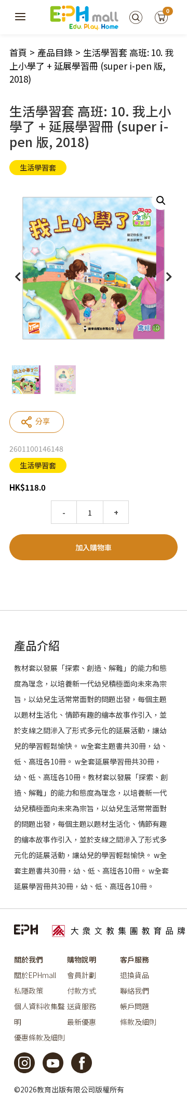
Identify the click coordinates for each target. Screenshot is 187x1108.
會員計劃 (81, 975)
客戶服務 (134, 959)
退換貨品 (134, 975)
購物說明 (81, 959)
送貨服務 (81, 1006)
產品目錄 (55, 52)
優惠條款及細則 (39, 1037)
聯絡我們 (134, 990)
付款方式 (81, 990)
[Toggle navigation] (21, 17)
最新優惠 (81, 1022)
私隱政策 (28, 990)
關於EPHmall (35, 975)
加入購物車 (93, 547)
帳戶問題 (134, 1006)
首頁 (18, 52)
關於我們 (28, 959)
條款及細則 (138, 1022)
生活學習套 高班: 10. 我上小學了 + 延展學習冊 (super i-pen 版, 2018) (91, 65)
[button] (161, 200)
